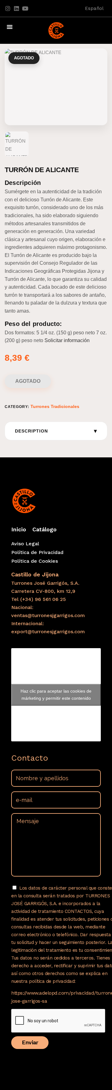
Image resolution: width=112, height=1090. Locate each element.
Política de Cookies (34, 561)
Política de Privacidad (37, 552)
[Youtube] (25, 8)
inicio (18, 529)
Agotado (27, 381)
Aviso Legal (25, 544)
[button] (9, 26)
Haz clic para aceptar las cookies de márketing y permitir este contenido (56, 695)
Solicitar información (67, 340)
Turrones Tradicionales (54, 406)
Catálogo (44, 529)
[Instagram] (8, 8)
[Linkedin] (16, 8)
